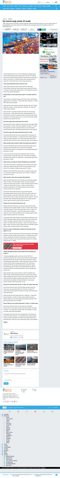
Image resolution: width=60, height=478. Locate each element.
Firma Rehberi (7, 447)
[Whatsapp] (17, 402)
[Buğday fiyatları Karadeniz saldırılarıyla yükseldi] (9, 359)
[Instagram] (18, 337)
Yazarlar (24, 390)
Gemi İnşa (24, 6)
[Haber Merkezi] (6, 334)
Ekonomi (39, 6)
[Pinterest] (8, 402)
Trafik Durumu (9, 459)
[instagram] (27, 411)
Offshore (24, 8)
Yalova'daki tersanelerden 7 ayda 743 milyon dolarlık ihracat (19, 352)
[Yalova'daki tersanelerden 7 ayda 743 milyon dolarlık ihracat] (20, 347)
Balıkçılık (12, 8)
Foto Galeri (25, 389)
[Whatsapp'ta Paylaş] (43, 30)
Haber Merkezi (14, 333)
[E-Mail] (11, 337)
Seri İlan (6, 448)
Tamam (43, 467)
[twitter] (18, 411)
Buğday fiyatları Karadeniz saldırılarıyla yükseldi (8, 365)
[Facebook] (13, 337)
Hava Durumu (9, 457)
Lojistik (16, 6)
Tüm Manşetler (9, 462)
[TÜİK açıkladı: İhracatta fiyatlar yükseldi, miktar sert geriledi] (20, 359)
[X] (6, 402)
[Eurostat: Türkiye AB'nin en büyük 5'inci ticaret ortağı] (9, 347)
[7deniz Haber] (7, 2)
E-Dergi (34, 8)
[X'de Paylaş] (40, 30)
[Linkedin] (20, 337)
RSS (5, 407)
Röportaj (44, 6)
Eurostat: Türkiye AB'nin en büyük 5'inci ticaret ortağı (9, 352)
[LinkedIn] (12, 402)
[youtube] (35, 411)
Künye (23, 391)
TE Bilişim (55, 407)
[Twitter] (16, 337)
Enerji (35, 6)
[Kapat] (59, 468)
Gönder (6, 383)
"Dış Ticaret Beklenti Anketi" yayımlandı (31, 364)
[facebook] (9, 411)
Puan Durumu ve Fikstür (11, 460)
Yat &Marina (18, 8)
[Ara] (56, 6)
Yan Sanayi (30, 6)
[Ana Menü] (56, 8)
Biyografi (6, 450)
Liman (20, 6)
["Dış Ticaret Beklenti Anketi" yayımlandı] (32, 359)
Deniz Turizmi (6, 8)
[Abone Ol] (53, 29)
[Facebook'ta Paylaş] (38, 30)
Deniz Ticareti (10, 6)
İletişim (35, 390)
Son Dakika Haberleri (10, 463)
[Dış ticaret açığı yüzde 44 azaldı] (21, 43)
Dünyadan (29, 8)
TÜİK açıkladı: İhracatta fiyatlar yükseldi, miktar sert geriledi (20, 365)
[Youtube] (22, 337)
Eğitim (48, 6)
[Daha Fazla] (45, 30)
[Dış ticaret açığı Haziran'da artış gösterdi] (32, 347)
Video (35, 389)
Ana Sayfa (6, 414)
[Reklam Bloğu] (48, 39)
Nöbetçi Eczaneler (10, 456)
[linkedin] (52, 411)
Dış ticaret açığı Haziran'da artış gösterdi (32, 351)
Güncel (4, 6)
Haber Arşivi (9, 465)
